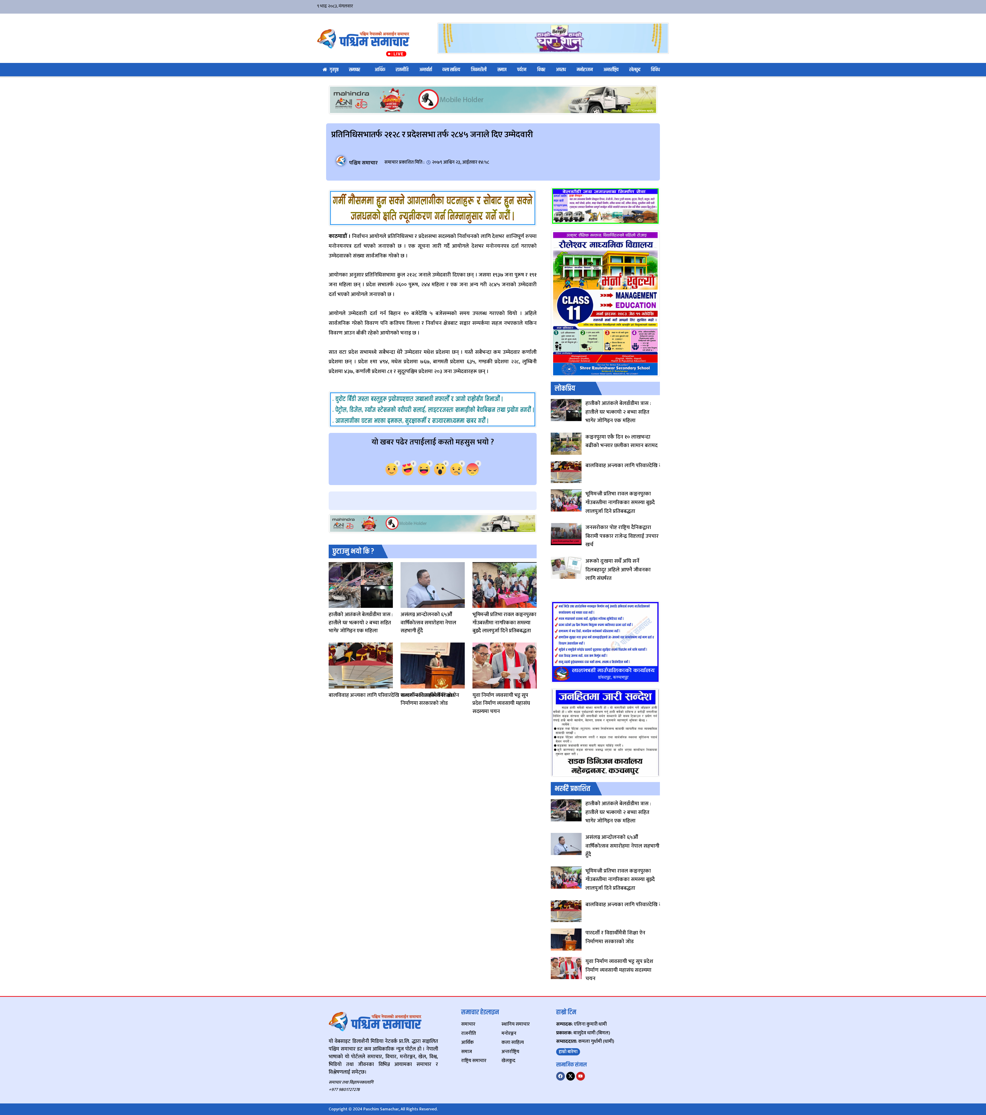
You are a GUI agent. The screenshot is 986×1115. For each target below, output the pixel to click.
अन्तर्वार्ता (425, 69)
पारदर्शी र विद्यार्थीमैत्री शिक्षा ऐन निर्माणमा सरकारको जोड (430, 699)
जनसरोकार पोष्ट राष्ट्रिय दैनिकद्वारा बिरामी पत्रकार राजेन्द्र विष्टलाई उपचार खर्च (622, 536)
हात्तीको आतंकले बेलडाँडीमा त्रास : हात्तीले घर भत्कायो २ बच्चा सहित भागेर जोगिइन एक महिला (361, 622)
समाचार (354, 69)
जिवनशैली (479, 69)
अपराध (561, 69)
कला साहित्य (451, 69)
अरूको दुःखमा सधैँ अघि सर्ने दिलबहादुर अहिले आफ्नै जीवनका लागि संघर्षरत (618, 569)
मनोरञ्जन (585, 69)
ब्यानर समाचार (405, 604)
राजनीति (402, 69)
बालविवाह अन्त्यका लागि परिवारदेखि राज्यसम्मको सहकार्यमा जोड (391, 695)
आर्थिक (380, 69)
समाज (502, 69)
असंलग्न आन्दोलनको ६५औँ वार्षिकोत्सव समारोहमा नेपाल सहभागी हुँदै (428, 622)
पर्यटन (521, 69)
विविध (655, 69)
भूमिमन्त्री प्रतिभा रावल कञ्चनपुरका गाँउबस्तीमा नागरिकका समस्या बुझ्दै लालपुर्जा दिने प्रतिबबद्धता (504, 622)
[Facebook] (560, 1076)
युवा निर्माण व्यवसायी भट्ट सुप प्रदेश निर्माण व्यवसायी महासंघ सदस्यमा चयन (501, 703)
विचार (541, 69)
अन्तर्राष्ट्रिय (611, 69)
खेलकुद (634, 69)
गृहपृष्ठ (334, 69)
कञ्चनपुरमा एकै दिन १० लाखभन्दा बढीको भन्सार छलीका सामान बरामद (621, 441)
